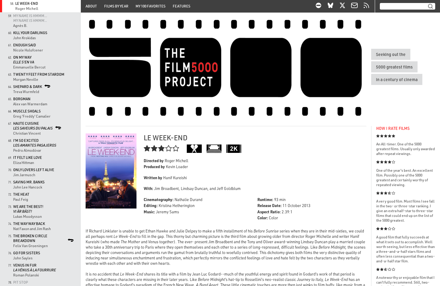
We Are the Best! (28, 209)
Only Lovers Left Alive (33, 170)
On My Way (23, 59)
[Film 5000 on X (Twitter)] (342, 6)
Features (181, 6)
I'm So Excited (34, 142)
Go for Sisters (26, 253)
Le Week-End (26, 3)
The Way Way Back (29, 223)
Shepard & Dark (27, 86)
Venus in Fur (34, 267)
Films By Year (116, 6)
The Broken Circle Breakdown (30, 238)
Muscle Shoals (27, 111)
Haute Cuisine (33, 125)
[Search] (430, 6)
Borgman (22, 99)
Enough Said (24, 45)
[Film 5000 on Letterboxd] (318, 6)
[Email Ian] (354, 6)
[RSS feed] (366, 6)
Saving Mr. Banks (29, 182)
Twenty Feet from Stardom (38, 74)
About (91, 6)
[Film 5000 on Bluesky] (330, 6)
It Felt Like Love (27, 157)
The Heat (21, 194)
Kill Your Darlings (30, 33)
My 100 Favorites (151, 6)
